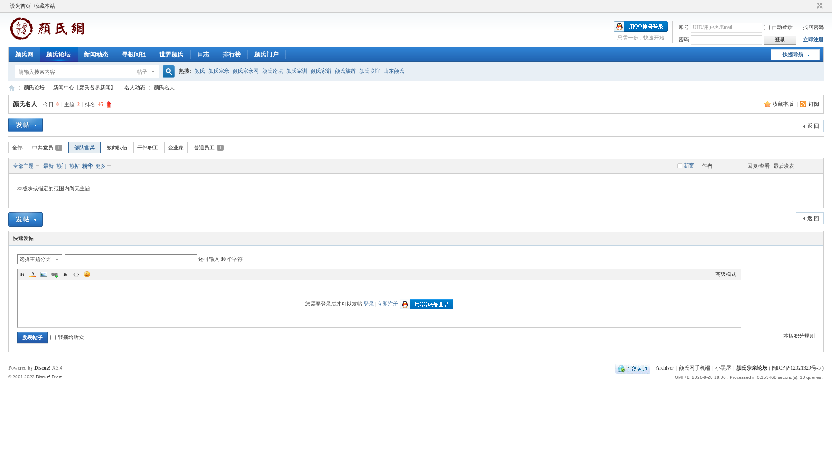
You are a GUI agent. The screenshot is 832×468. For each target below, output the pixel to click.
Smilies (87, 274)
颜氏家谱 (321, 71)
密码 (684, 39)
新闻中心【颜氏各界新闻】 (84, 87)
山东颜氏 (394, 71)
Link (54, 274)
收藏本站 (44, 6)
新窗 (689, 165)
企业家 (176, 148)
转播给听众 (71, 337)
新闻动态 (96, 54)
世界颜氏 (171, 54)
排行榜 (232, 54)
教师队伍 (117, 148)
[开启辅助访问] (811, 6)
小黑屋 (723, 368)
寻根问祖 (134, 54)
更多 (100, 166)
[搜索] (167, 72)
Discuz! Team (49, 376)
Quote (65, 274)
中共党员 (46, 148)
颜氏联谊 (369, 71)
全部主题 (23, 166)
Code (76, 274)
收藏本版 (784, 104)
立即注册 (813, 39)
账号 (684, 27)
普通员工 (207, 148)
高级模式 (725, 274)
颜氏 (200, 71)
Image (43, 274)
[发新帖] (25, 125)
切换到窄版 (819, 6)
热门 (61, 166)
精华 (87, 166)
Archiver (665, 368)
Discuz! (42, 368)
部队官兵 (84, 148)
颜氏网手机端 (694, 368)
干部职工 (147, 148)
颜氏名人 (25, 104)
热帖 (74, 166)
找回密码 (813, 27)
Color (33, 274)
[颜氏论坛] (47, 39)
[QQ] (632, 368)
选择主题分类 (35, 259)
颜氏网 (24, 54)
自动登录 (782, 27)
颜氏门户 (266, 54)
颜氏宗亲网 (246, 71)
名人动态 (134, 87)
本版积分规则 (799, 336)
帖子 (142, 72)
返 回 (813, 126)
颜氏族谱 (345, 71)
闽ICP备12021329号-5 (796, 368)
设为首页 (20, 6)
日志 (203, 54)
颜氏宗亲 (218, 71)
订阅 (814, 104)
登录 (369, 304)
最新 (48, 166)
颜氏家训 (296, 71)
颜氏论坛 (58, 54)
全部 (17, 148)
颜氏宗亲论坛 (751, 368)
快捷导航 (793, 55)
